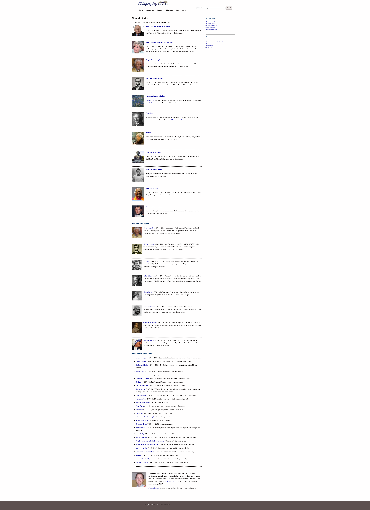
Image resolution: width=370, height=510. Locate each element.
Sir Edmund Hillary (142, 365)
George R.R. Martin (142, 378)
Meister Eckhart (141, 437)
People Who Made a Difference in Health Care (214, 40)
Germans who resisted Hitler (145, 452)
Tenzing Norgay (141, 358)
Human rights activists (210, 23)
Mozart (138, 455)
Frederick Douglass (142, 462)
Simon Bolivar (141, 389)
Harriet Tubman (141, 427)
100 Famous (169, 10)
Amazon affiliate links (165, 504)
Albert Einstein (149, 276)
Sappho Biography (142, 420)
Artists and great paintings (155, 96)
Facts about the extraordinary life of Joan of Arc (215, 41)
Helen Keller (148, 292)
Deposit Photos (153, 488)
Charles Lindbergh (142, 385)
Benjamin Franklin (149, 322)
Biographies (150, 10)
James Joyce (140, 375)
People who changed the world (212, 25)
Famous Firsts (209, 47)
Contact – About (155, 504)
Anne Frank (140, 406)
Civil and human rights (154, 78)
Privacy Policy (148, 504)
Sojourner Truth (141, 424)
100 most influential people (145, 417)
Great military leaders (154, 207)
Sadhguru (139, 382)
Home (141, 10)
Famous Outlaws (209, 45)
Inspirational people (153, 60)
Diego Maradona (141, 395)
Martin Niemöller (142, 448)
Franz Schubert (141, 399)
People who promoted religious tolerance (150, 441)
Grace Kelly (140, 434)
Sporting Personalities (210, 27)
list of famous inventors (176, 120)
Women (159, 10)
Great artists (150, 100)
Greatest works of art (153, 103)
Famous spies (208, 43)
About (184, 10)
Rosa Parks (147, 261)
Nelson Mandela (149, 228)
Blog (177, 10)
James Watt (140, 413)
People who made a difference (211, 21)
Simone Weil (140, 371)
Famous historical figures (144, 459)
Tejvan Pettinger (170, 481)
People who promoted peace (211, 29)
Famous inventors (209, 31)
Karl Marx (139, 409)
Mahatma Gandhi (149, 307)
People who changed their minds (147, 444)
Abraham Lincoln (149, 244)
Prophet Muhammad (143, 402)
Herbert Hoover (141, 361)
